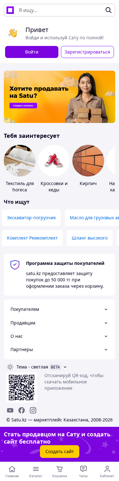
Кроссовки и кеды (54, 186)
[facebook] (21, 410)
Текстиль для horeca (20, 186)
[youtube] (10, 410)
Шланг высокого (90, 238)
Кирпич (88, 183)
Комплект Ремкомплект (32, 238)
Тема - (32, 367)
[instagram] (33, 410)
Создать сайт (59, 451)
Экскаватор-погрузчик (31, 218)
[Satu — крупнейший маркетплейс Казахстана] (10, 10)
